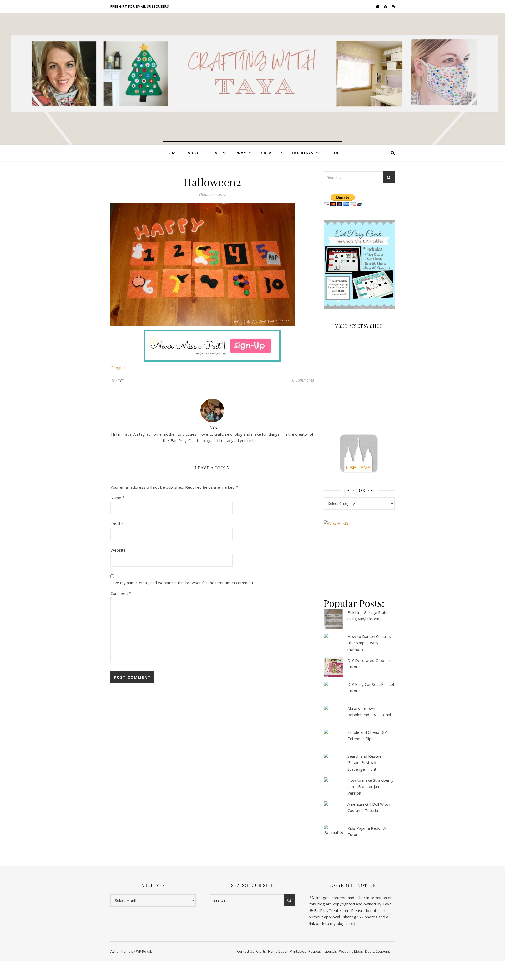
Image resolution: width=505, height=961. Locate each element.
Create (269, 152)
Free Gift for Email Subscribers (139, 6)
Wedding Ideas (351, 951)
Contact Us (245, 951)
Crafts (261, 951)
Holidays (302, 152)
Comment (120, 593)
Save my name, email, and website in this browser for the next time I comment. (182, 582)
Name (117, 497)
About (195, 152)
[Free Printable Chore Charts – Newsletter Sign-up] (359, 264)
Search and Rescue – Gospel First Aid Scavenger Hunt (366, 763)
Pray (240, 152)
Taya (120, 379)
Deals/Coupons (377, 951)
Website (118, 550)
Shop (334, 152)
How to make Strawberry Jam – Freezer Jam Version (370, 786)
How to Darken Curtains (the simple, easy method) (369, 643)
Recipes (314, 951)
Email (116, 523)
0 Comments (303, 380)
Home (171, 152)
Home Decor (278, 951)
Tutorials (330, 951)
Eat (216, 152)
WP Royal (143, 951)
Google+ (118, 367)
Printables (298, 951)
